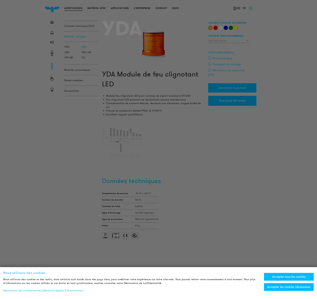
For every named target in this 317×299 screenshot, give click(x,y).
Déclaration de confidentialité (22, 290)
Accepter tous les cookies (289, 277)
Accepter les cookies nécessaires (288, 287)
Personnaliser (75, 290)
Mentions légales (53, 290)
